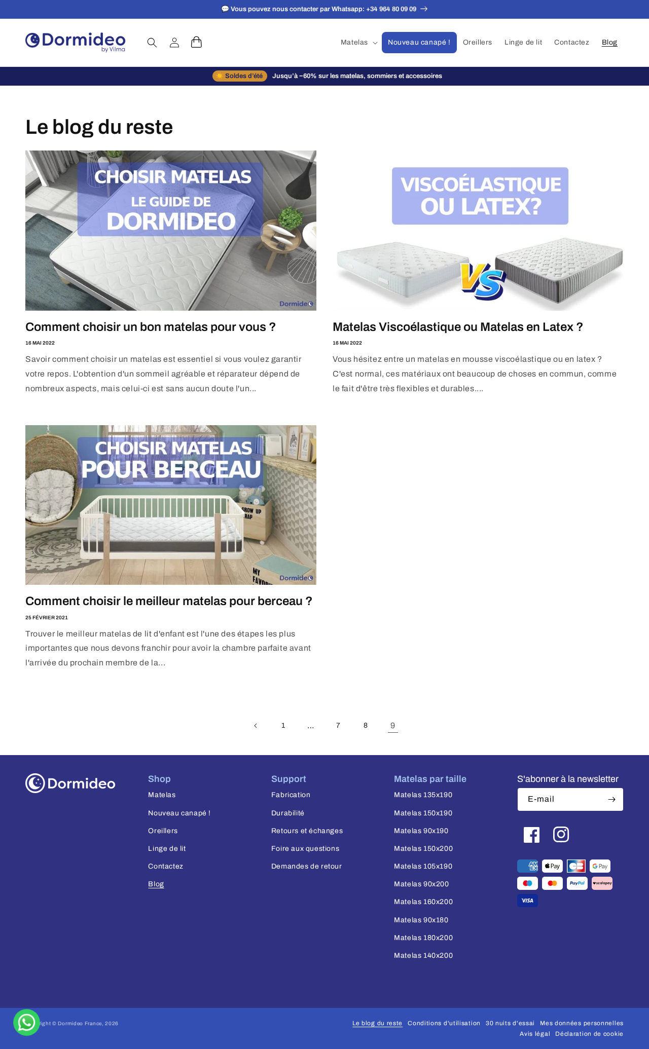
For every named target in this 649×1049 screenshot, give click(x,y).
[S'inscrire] (612, 799)
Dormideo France (80, 1023)
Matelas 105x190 (423, 866)
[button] (358, 42)
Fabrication (291, 795)
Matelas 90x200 (421, 884)
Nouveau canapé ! (179, 813)
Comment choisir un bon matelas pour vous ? (150, 326)
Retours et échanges (307, 831)
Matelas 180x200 (423, 938)
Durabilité (288, 813)
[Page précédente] (256, 726)
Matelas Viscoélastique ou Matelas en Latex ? (458, 326)
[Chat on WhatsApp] (26, 1022)
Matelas (161, 795)
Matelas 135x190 (423, 795)
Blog (156, 884)
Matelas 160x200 (423, 902)
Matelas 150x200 (423, 848)
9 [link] (392, 725)
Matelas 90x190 (421, 831)
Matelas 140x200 (423, 955)
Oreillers (162, 831)
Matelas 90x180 (421, 920)
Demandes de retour (306, 866)
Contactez (165, 866)
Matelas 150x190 (423, 813)
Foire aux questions (305, 848)
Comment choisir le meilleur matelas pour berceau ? (169, 601)
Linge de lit (167, 848)
